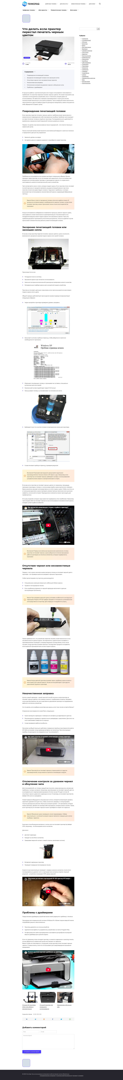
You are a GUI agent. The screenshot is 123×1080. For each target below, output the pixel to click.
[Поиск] (98, 29)
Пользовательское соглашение (47, 1075)
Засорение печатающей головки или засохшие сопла (43, 77)
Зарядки (84, 54)
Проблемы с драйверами (34, 87)
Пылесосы (85, 69)
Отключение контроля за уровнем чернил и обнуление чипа (45, 85)
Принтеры (27, 57)
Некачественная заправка (35, 82)
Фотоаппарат (86, 81)
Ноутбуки (85, 61)
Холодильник (86, 83)
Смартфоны (85, 73)
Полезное (85, 38)
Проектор (85, 68)
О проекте (80, 1075)
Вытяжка (84, 49)
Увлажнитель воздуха (88, 78)
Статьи (84, 74)
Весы (83, 45)
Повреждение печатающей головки (38, 75)
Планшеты (85, 64)
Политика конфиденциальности (64, 1075)
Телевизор (85, 76)
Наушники (85, 59)
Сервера (84, 71)
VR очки (84, 42)
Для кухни (92, 3)
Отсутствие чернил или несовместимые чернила (42, 80)
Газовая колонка (87, 50)
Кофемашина (86, 57)
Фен (83, 80)
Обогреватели (86, 62)
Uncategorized (86, 40)
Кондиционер (86, 56)
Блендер (85, 44)
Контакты (75, 1075)
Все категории (86, 47)
